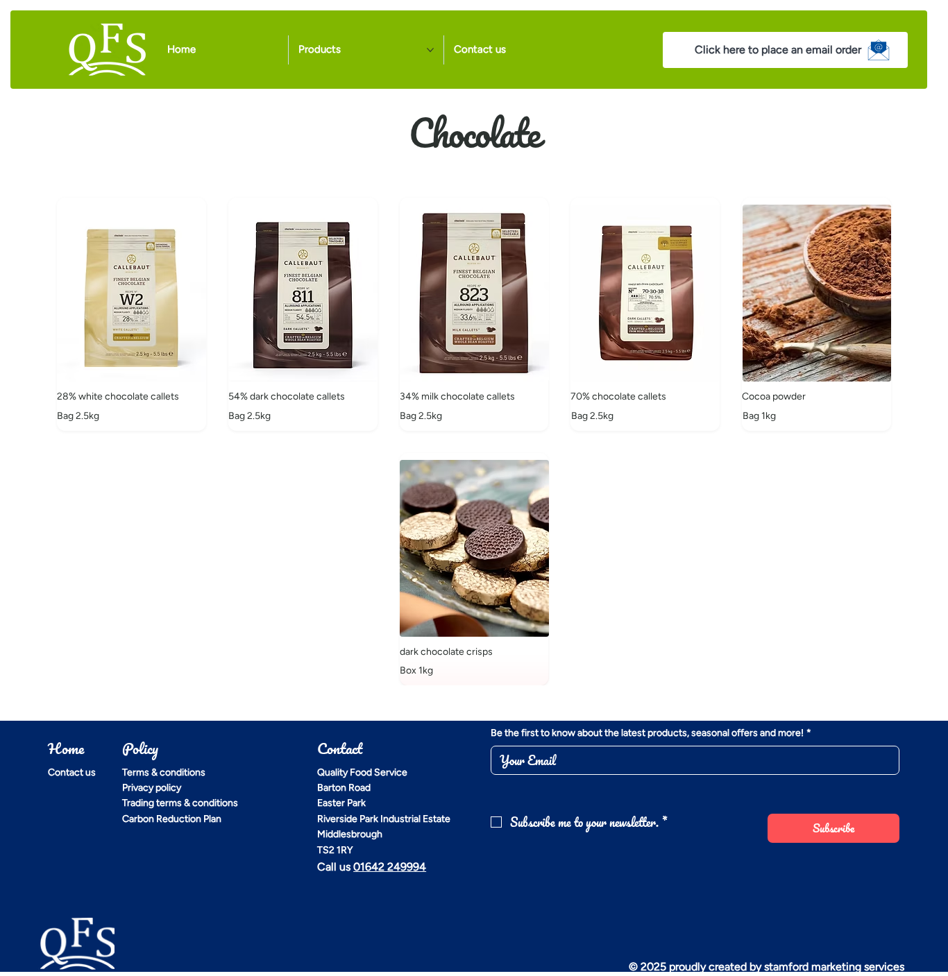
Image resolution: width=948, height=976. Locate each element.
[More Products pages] (430, 49)
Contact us (72, 772)
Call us (335, 866)
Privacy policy (151, 788)
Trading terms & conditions (180, 803)
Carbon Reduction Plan (171, 819)
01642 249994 (389, 866)
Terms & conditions (163, 772)
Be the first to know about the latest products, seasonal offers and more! (651, 733)
